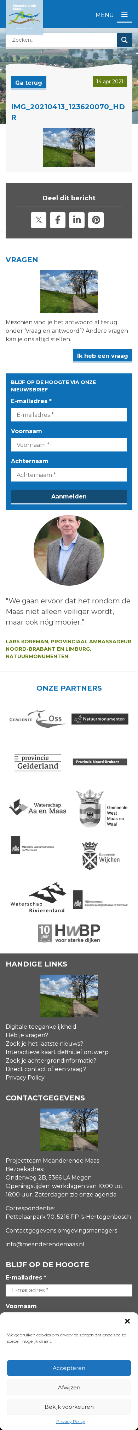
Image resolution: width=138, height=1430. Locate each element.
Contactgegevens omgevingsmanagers (61, 1230)
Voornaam (26, 431)
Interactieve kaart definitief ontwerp (57, 1052)
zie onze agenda (93, 1194)
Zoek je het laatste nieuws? (44, 1043)
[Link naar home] (24, 17)
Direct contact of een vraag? (46, 1069)
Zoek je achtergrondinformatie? (51, 1060)
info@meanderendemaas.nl (45, 1244)
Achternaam (29, 461)
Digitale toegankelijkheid (41, 1026)
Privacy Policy (70, 1421)
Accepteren (69, 1368)
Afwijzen (69, 1387)
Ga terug (28, 82)
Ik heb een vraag (102, 356)
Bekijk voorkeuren (69, 1407)
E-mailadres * (31, 401)
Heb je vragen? (27, 1035)
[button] (127, 1321)
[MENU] (124, 15)
